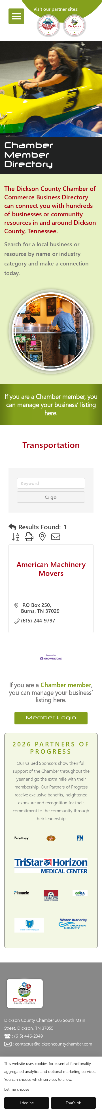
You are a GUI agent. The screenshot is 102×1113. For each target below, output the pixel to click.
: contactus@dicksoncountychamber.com (52, 1044)
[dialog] (51, 1085)
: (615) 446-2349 (27, 1036)
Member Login (51, 718)
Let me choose (16, 1089)
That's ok (73, 1102)
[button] (12, 527)
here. (51, 412)
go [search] (53, 497)
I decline (27, 1102)
